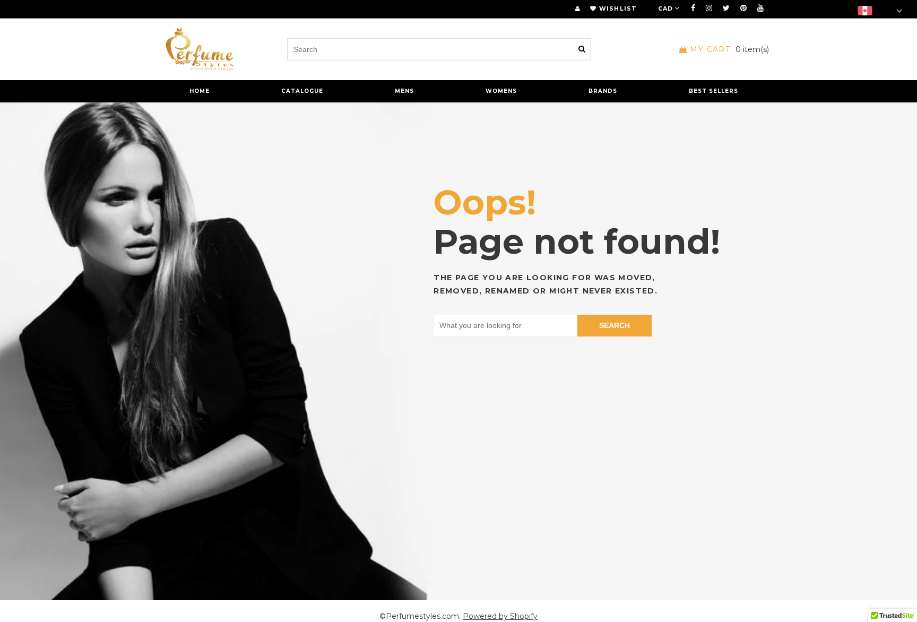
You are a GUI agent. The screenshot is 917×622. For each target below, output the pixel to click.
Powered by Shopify (500, 616)
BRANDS (603, 91)
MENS (404, 91)
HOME (199, 91)
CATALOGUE (302, 91)
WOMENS (501, 91)
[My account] (577, 8)
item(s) (729, 49)
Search (614, 325)
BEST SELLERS (713, 91)
